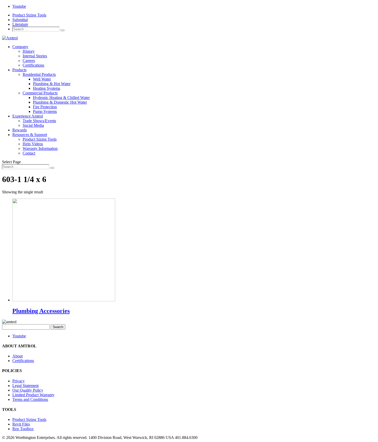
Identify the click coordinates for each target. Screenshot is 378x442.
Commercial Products (40, 93)
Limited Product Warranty (33, 395)
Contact (29, 153)
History (29, 51)
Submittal (20, 19)
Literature (20, 24)
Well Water (42, 79)
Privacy (18, 381)
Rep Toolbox (23, 429)
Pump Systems (45, 111)
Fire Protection (45, 107)
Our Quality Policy (27, 390)
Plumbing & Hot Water (51, 84)
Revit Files (21, 424)
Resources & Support (29, 134)
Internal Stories (35, 56)
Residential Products (39, 74)
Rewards (19, 130)
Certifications (33, 65)
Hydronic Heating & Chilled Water (61, 97)
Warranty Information (40, 148)
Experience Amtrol (27, 116)
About (17, 356)
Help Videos (33, 144)
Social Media (33, 125)
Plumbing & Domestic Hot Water (60, 102)
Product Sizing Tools (29, 15)
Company (20, 46)
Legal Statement (25, 385)
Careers (29, 60)
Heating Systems (46, 88)
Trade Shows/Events (39, 121)
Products (19, 70)
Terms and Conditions (30, 399)
